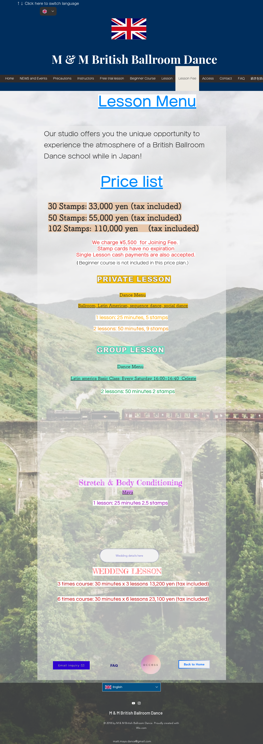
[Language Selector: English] (48, 11)
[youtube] (133, 703)
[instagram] (139, 703)
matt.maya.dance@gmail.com (132, 741)
